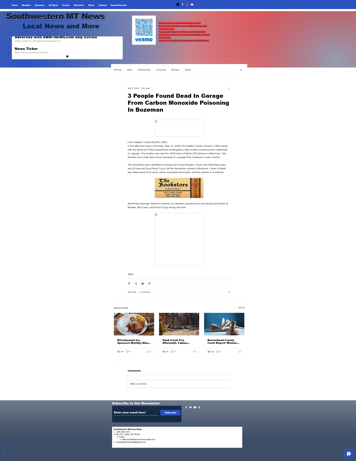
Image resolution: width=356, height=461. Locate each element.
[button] (241, 70)
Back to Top (4, 448)
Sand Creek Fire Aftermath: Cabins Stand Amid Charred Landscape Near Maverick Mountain (176, 341)
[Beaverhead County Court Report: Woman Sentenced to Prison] (224, 324)
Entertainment (144, 70)
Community (161, 70)
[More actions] (229, 88)
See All (241, 307)
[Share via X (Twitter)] (135, 283)
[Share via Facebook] (129, 283)
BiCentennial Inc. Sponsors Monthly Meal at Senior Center (133, 341)
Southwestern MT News (55, 16)
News (129, 70)
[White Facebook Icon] (186, 407)
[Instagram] (187, 4)
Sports (188, 70)
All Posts (118, 70)
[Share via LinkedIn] (142, 283)
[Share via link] (149, 283)
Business (175, 70)
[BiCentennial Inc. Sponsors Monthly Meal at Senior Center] (134, 324)
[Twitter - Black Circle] (177, 4)
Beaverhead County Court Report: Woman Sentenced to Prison (222, 341)
